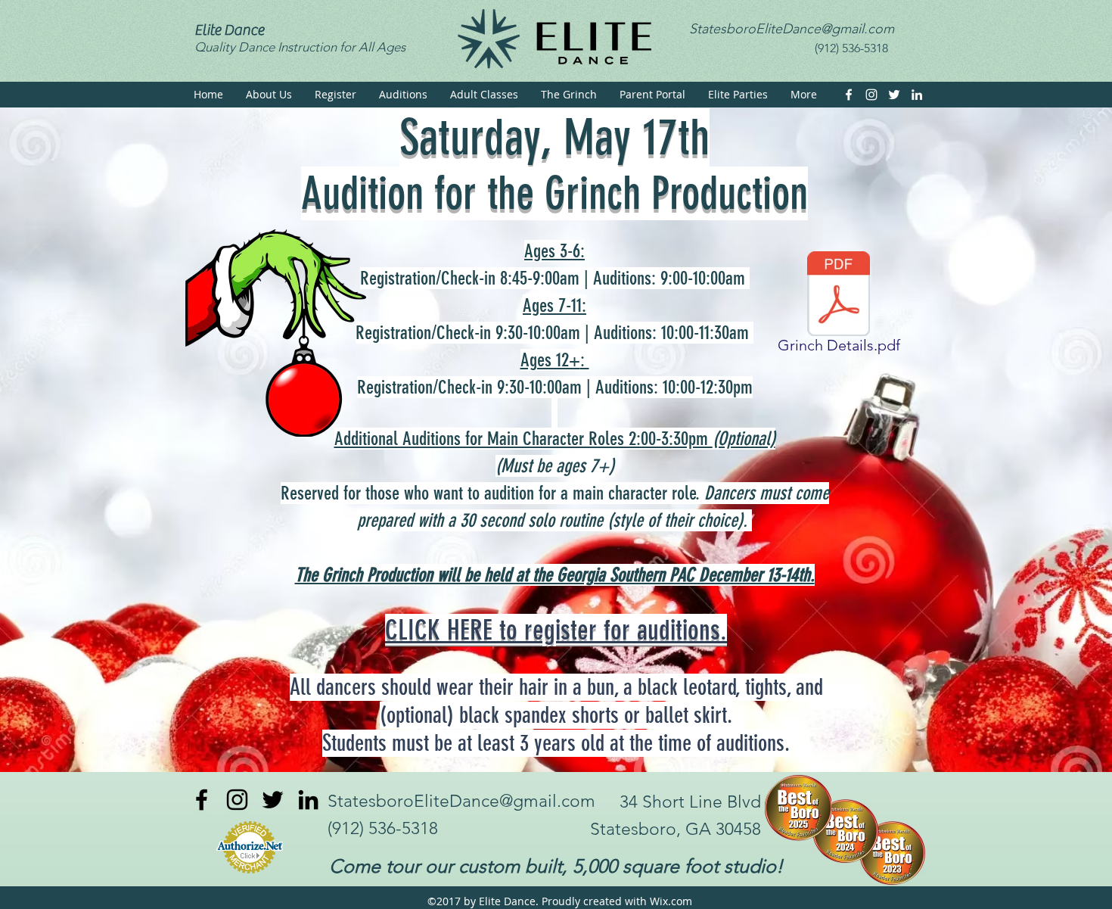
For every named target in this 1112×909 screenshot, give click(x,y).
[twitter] (894, 94)
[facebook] (848, 94)
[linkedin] (916, 94)
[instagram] (871, 94)
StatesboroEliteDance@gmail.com (791, 28)
